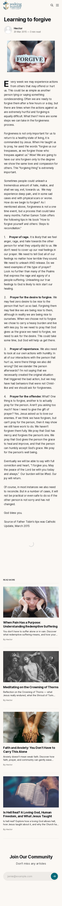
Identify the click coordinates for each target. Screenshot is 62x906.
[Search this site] (52, 5)
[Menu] (57, 5)
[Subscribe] (54, 876)
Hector (18, 28)
